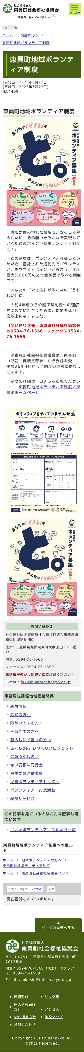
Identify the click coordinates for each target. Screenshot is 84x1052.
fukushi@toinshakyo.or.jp (45, 682)
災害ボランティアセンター (35, 782)
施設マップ (54, 1017)
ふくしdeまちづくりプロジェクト (42, 748)
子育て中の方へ (24, 731)
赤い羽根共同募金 (26, 765)
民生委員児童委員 (26, 773)
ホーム (7, 35)
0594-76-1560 (30, 968)
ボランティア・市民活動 (33, 790)
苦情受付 (21, 996)
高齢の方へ (30, 35)
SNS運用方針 (25, 1017)
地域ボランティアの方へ (42, 860)
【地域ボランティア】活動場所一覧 (43, 830)
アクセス (52, 1009)
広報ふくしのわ (24, 756)
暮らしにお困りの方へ (30, 740)
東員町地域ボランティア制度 (26, 42)
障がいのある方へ (26, 723)
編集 (51, 889)
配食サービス (22, 798)
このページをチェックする (25, 889)
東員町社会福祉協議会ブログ (45, 873)
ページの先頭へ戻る (58, 927)
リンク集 (52, 996)
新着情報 (18, 706)
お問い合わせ (25, 1024)
